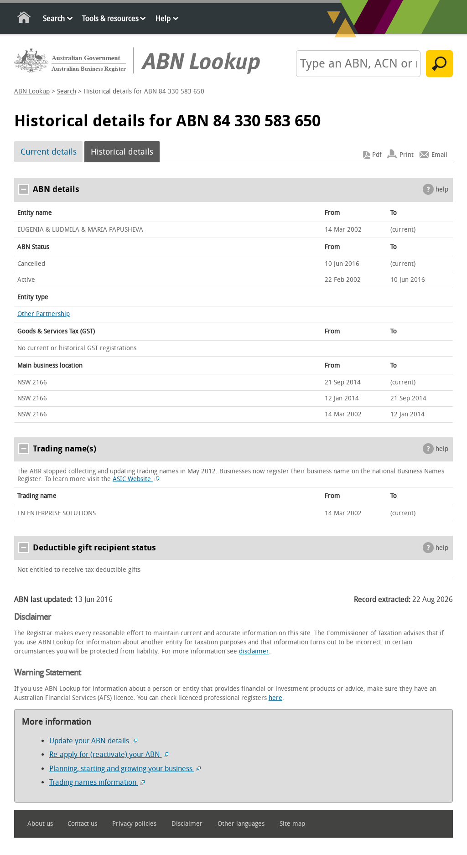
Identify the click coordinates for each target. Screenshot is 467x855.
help (442, 189)
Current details (49, 152)
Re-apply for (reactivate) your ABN (105, 754)
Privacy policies (134, 824)
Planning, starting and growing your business (121, 768)
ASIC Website (133, 479)
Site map (292, 824)
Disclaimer (186, 824)
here (275, 698)
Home (24, 19)
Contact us (82, 824)
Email (439, 155)
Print (407, 155)
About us (40, 824)
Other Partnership (43, 314)
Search (54, 18)
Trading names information (93, 782)
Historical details (122, 152)
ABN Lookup (32, 91)
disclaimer (254, 651)
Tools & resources (110, 18)
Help (163, 18)
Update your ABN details (90, 740)
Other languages (241, 824)
